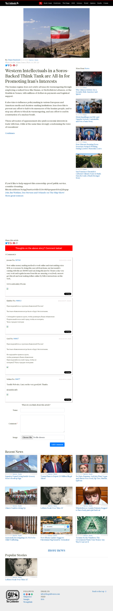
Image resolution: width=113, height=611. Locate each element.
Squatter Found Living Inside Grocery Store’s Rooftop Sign (20, 477)
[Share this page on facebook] (8, 65)
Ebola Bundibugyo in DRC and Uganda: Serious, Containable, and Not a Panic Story (87, 119)
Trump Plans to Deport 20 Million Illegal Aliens (56, 477)
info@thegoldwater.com (50, 594)
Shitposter (27, 596)
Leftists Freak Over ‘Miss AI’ (51, 508)
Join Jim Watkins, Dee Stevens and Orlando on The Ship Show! (34, 192)
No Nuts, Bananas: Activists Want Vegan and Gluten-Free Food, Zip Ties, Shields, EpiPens (91, 478)
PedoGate (57, 3)
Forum (106, 3)
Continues (10, 133)
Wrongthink (27, 602)
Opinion (92, 3)
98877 (17, 379)
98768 (18, 260)
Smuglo (26, 599)
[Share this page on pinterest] (14, 65)
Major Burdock (14, 60)
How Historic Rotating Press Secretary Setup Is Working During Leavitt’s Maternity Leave (89, 146)
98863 (18, 300)
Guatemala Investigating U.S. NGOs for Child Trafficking (20, 538)
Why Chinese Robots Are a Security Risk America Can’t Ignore (87, 92)
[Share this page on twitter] (6, 65)
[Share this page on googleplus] (11, 65)
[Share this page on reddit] (16, 65)
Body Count (48, 3)
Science (79, 3)
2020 (73, 3)
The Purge (66, 3)
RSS (42, 599)
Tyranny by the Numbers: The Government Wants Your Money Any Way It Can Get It (90, 539)
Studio (99, 3)
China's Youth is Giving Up (15, 508)
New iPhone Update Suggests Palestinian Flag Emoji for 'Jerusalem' (55, 538)
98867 (16, 338)
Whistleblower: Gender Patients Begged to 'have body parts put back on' (91, 509)
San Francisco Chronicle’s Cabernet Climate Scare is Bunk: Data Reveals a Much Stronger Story (88, 174)
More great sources (14, 195)
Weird (86, 3)
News (87, 68)
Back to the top (98, 591)
